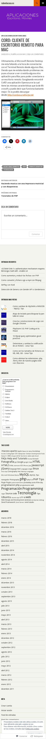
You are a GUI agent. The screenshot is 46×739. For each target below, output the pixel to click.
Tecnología (8, 170)
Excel (37, 456)
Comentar (36, 234)
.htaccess (5, 451)
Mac (24, 36)
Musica (16, 475)
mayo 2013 (6, 615)
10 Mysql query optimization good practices (27, 337)
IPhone (25, 465)
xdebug (41, 500)
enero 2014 (6, 578)
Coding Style (10, 454)
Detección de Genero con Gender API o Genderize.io (23, 289)
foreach (35, 459)
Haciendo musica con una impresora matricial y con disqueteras (22, 183)
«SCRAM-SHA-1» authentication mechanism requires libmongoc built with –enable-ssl (23, 269)
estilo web (31, 456)
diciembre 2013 (7, 582)
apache (13, 451)
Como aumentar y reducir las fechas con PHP (20, 275)
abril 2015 (5, 545)
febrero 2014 (6, 573)
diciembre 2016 (7, 527)
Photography (14, 480)
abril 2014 (5, 564)
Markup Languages (27, 471)
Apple (19, 451)
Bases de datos (27, 451)
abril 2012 (5, 670)
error (18, 456)
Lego (30, 469)
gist (16, 462)
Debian (28, 454)
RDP (24, 167)
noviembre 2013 (8, 587)
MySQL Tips (34, 475)
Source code (11, 493)
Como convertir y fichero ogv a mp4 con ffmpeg (21, 280)
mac (19, 471)
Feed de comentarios (10, 719)
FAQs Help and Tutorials (14, 458)
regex (3, 494)
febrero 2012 (6, 679)
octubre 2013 (6, 592)
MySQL (24, 474)
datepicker (22, 454)
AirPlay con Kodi (8, 285)
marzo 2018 (6, 518)
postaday (27, 482)
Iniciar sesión (6, 710)
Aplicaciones (7, 36)
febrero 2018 (6, 522)
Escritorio (17, 36)
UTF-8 (22, 497)
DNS (9, 456)
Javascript (38, 465)
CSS (16, 453)
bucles (3, 454)
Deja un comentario (35, 54)
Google (20, 462)
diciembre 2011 (7, 689)
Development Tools (37, 454)
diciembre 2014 (7, 550)
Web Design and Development (12, 500)
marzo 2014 (6, 569)
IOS (21, 465)
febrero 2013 (6, 629)
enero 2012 (6, 684)
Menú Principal (43, 3)
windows (28, 500)
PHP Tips (38, 479)
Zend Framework (8, 502)
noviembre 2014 (8, 555)
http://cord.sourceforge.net (20, 94)
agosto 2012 (6, 652)
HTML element (15, 465)
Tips (38, 493)
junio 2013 (5, 610)
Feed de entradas (8, 715)
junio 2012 (5, 661)
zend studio (29, 502)
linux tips (4, 471)
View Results (7, 432)
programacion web (27, 485)
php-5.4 (30, 480)
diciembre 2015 (7, 541)
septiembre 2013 (8, 596)
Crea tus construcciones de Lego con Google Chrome (28, 322)
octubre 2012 (6, 642)
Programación (11, 488)
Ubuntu (6, 497)
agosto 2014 (6, 559)
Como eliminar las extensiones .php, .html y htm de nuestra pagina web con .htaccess (28, 360)
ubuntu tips (15, 497)
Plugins (8, 482)
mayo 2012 (6, 666)
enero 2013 (6, 633)
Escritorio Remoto (11, 167)
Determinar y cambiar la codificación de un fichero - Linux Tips (28, 344)
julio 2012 (5, 656)
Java (30, 465)
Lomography (12, 471)
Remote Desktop (36, 167)
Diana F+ (4, 456)
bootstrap (36, 451)
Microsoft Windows (7, 475)
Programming (32, 488)
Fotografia (7, 461)
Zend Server (20, 502)
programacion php (10, 485)
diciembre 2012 (7, 638)
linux (36, 468)
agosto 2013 (6, 601)
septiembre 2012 (8, 647)
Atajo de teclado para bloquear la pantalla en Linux (29, 314)
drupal (13, 456)
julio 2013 (5, 605)
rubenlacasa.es (7, 3)
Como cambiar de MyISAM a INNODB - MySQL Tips (28, 307)
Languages (24, 469)
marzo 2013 (6, 624)
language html (15, 469)
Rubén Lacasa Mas (18, 54)
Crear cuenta (6, 705)
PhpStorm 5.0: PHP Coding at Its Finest (26, 329)
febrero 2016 (6, 536)
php (23, 478)
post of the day (37, 482)
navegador (5, 480)
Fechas (30, 459)
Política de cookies (32, 729)
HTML (36, 461)
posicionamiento (17, 482)
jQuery (5, 468)
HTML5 (5, 465)
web (28, 497)
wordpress (34, 500)
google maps (28, 462)
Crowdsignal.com (8, 434)
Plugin (3, 482)
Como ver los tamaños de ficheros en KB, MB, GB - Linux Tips (28, 352)
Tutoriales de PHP (9, 194)
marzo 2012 (6, 675)
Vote (8, 427)
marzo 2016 (6, 532)
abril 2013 (5, 619)
